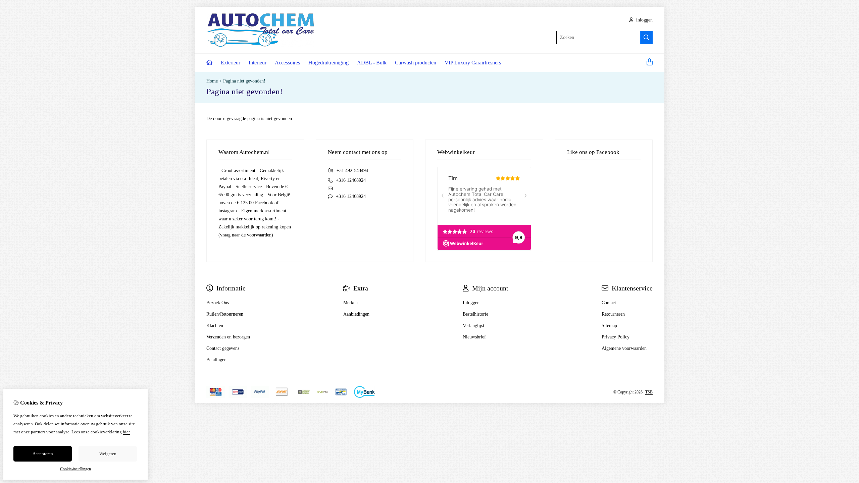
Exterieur (230, 62)
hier (126, 431)
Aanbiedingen (356, 314)
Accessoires (287, 62)
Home (212, 81)
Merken (350, 302)
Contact (609, 302)
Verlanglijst (473, 325)
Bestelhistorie (475, 314)
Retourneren (613, 314)
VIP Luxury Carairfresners (473, 62)
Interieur (257, 62)
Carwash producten (415, 62)
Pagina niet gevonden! (244, 81)
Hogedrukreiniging (328, 62)
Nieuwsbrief (474, 336)
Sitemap (609, 325)
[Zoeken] (646, 37)
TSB (649, 392)
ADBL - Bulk (372, 62)
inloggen (644, 19)
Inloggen (471, 302)
